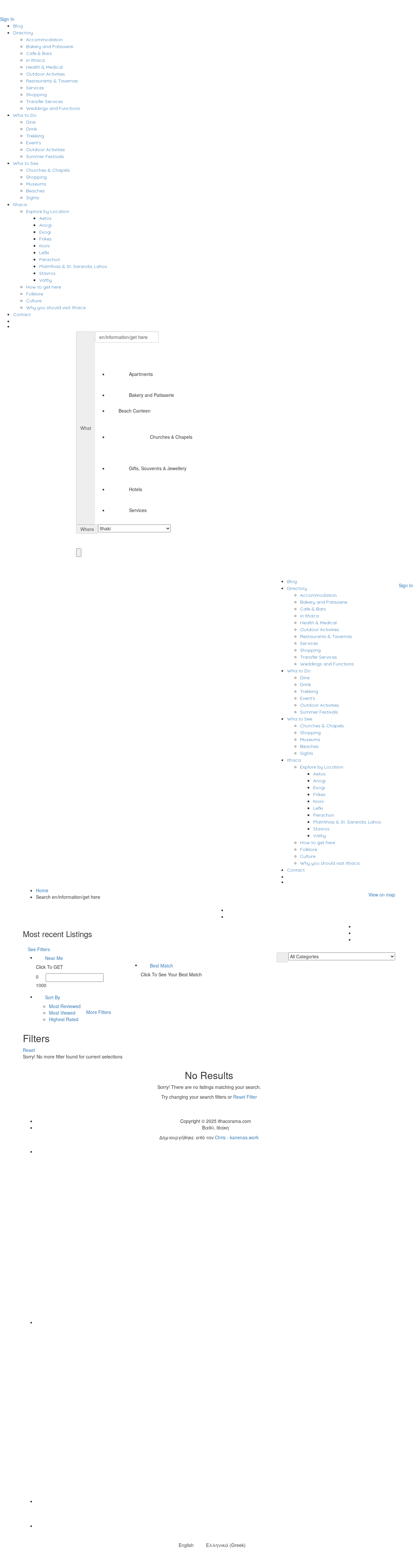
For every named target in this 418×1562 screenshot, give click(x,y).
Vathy (45, 280)
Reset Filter (245, 1096)
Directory (23, 33)
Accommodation (44, 40)
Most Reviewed (65, 1006)
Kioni (44, 246)
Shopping (36, 95)
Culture (33, 301)
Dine (31, 122)
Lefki (44, 253)
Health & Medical (44, 67)
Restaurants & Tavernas (52, 81)
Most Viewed (62, 1012)
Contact (22, 314)
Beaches (35, 191)
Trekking (35, 136)
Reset (29, 1050)
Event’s (33, 143)
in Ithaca (35, 60)
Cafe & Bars (39, 53)
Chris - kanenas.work (237, 1137)
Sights (32, 198)
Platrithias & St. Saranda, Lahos (73, 266)
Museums (36, 184)
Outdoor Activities (45, 74)
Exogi (45, 232)
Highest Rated (63, 1019)
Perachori (49, 259)
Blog (18, 26)
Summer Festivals (45, 156)
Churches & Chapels (48, 170)
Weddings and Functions (53, 108)
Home (42, 890)
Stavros (47, 273)
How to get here (43, 287)
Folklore (34, 294)
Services (35, 88)
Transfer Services (44, 101)
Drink (31, 129)
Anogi (45, 225)
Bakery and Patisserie (49, 46)
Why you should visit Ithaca (56, 308)
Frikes (45, 239)
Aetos (45, 218)
